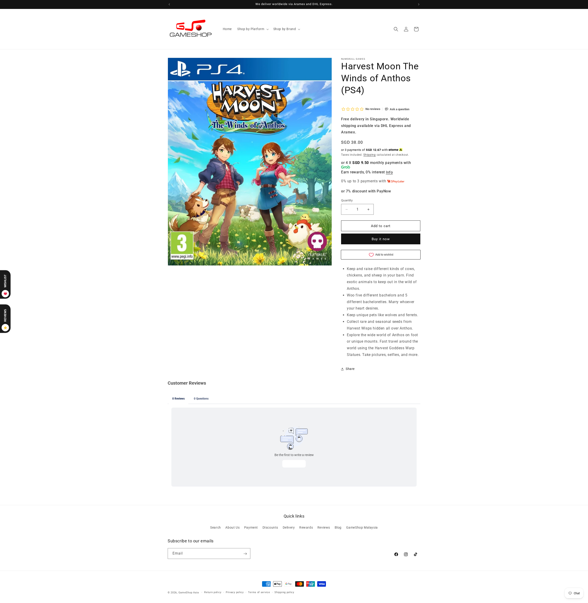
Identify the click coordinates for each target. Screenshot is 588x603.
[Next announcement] (419, 4)
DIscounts (270, 527)
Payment (251, 527)
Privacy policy (235, 592)
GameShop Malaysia (362, 527)
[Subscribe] (245, 553)
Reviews (323, 527)
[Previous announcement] (169, 4)
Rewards (306, 527)
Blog (338, 527)
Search (215, 527)
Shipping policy (284, 592)
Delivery (289, 527)
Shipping (369, 154)
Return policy (212, 592)
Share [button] (350, 369)
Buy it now (381, 239)
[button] (253, 29)
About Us (232, 527)
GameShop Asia (188, 592)
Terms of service (259, 592)
